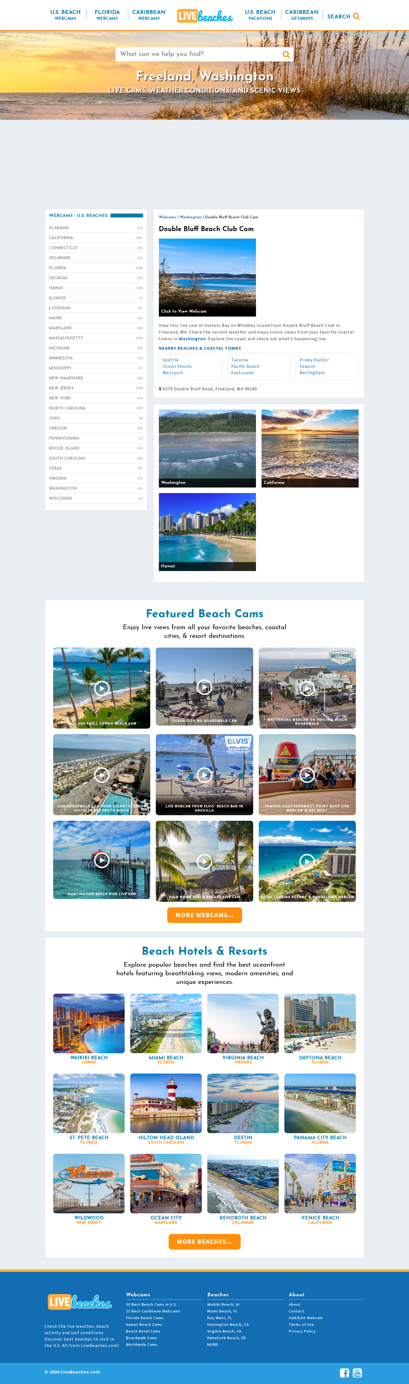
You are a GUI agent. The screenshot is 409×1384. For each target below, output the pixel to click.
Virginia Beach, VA (224, 1331)
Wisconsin (96, 499)
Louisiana (96, 308)
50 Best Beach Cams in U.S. (151, 1304)
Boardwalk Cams (141, 1338)
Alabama (96, 228)
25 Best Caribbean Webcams (153, 1311)
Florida (96, 268)
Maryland (96, 328)
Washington (96, 489)
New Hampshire (96, 378)
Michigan (96, 348)
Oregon (96, 429)
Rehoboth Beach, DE (226, 1338)
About (294, 1304)
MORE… (214, 1345)
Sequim (307, 366)
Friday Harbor (314, 360)
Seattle (171, 360)
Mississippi (96, 368)
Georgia (96, 278)
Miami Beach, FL (222, 1311)
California (96, 238)
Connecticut (96, 248)
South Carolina (96, 459)
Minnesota (96, 358)
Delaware (96, 258)
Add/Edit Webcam (306, 1318)
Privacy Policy (302, 1331)
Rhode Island (96, 449)
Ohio (96, 419)
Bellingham (312, 373)
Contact (296, 1311)
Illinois (96, 298)
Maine (96, 318)
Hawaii (96, 288)
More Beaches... (204, 1241)
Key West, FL (219, 1318)
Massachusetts (96, 338)
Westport (173, 373)
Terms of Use (301, 1324)
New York (96, 398)
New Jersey (96, 388)
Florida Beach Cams (144, 1318)
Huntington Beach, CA (228, 1324)
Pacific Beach (245, 366)
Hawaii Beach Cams (144, 1324)
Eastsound (242, 373)
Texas (96, 469)
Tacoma (239, 360)
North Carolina (96, 408)
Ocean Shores (177, 366)
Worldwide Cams (141, 1345)
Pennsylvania (96, 439)
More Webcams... (205, 915)
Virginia (96, 479)
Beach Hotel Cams (143, 1331)
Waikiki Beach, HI (223, 1304)
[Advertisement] (204, 164)
